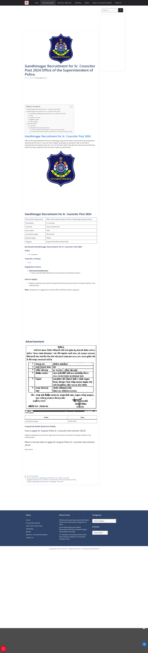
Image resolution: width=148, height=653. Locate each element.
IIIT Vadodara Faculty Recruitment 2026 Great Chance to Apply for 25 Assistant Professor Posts (72, 537)
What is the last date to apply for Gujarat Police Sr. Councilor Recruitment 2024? (52, 131)
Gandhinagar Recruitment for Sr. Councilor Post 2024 (43, 109)
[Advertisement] (61, 18)
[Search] (120, 10)
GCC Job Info (63, 549)
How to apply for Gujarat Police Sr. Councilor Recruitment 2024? (48, 129)
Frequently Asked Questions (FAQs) (40, 128)
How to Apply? (34, 121)
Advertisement (32, 123)
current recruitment (32, 478)
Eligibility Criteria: (34, 119)
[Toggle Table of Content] (70, 106)
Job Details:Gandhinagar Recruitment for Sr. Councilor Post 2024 (48, 113)
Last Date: (33, 126)
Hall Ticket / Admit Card (64, 3)
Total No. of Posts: (35, 117)
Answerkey (78, 3)
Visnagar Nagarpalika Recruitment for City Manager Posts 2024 (45, 481)
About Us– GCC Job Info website (102, 3)
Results (87, 3)
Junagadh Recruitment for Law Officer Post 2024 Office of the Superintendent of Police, (52, 480)
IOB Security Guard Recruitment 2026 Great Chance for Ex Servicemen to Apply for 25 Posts (74, 522)
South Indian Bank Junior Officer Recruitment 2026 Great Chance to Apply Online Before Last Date (73, 529)
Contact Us (118, 3)
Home (37, 3)
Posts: (31, 115)
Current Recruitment (48, 3)
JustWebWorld (95, 549)
